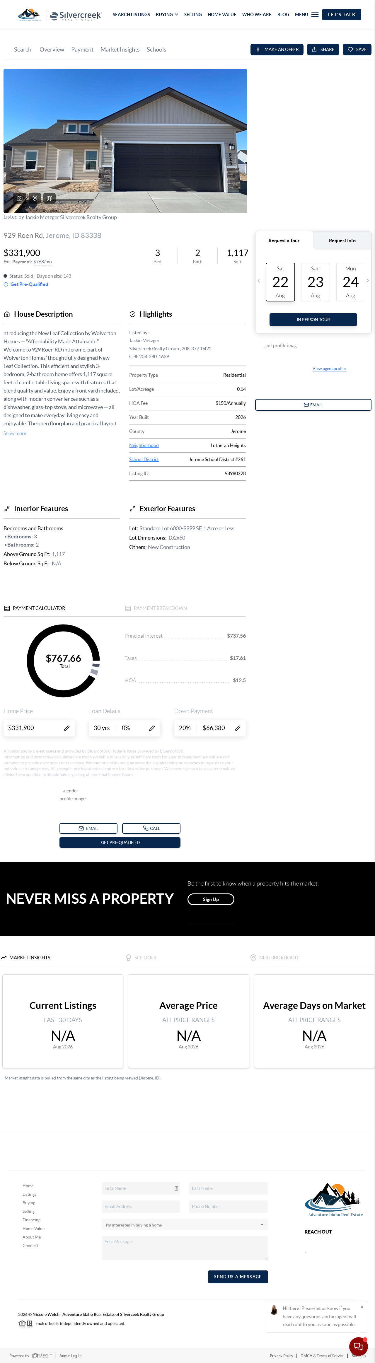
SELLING (193, 14)
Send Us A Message (238, 1276)
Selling (29, 1211)
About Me (32, 1237)
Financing (31, 1219)
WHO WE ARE (257, 14)
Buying (29, 1202)
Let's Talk (341, 14)
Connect (30, 1245)
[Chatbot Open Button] (358, 1346)
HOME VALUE (222, 14)
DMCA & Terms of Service (323, 1356)
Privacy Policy (281, 1356)
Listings (29, 1194)
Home (28, 1185)
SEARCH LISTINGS (131, 14)
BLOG (283, 14)
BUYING (164, 14)
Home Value (34, 1228)
